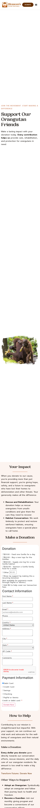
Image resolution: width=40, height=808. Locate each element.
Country (6, 622)
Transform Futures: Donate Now (16, 773)
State (5, 645)
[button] (36, 5)
